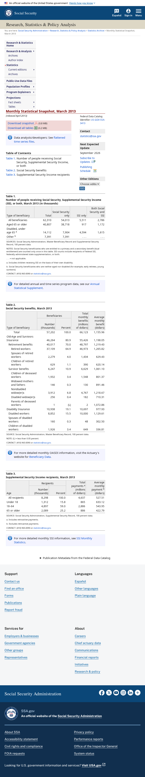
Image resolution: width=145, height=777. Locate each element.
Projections (13, 97)
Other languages (86, 588)
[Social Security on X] (109, 694)
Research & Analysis (19, 51)
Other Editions (89, 179)
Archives (13, 55)
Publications (13, 603)
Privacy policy (84, 732)
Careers (80, 636)
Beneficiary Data (40, 457)
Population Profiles (18, 86)
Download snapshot (21, 123)
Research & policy (87, 671)
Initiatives (81, 664)
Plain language (85, 595)
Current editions (17, 69)
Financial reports (87, 657)
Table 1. (11, 158)
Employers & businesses (22, 636)
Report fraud (13, 610)
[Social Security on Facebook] (102, 694)
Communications (86, 650)
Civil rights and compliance (24, 746)
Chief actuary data (88, 643)
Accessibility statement (21, 739)
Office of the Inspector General (96, 746)
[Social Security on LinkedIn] (130, 694)
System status (84, 753)
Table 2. (11, 170)
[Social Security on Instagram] (123, 694)
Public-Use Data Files (19, 81)
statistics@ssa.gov (90, 136)
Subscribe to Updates (87, 160)
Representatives (16, 657)
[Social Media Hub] (137, 694)
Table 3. (11, 174)
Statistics (12, 65)
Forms (9, 595)
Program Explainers (18, 92)
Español (80, 581)
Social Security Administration (80, 716)
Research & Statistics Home (19, 44)
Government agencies (20, 643)
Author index (15, 60)
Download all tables (20, 128)
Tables (11, 106)
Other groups (14, 650)
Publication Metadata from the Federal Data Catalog (76, 558)
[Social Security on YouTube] (116, 694)
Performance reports (88, 739)
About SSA (12, 732)
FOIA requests (15, 753)
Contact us (12, 581)
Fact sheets (14, 102)
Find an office (14, 588)
